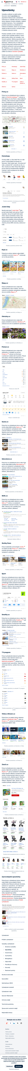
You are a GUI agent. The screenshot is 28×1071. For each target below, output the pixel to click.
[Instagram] (21, 1023)
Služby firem (15, 78)
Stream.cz (5, 721)
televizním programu (8, 661)
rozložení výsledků (17, 51)
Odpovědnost (8, 1044)
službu (22, 547)
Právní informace (9, 1048)
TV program (15, 81)
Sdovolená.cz (20, 464)
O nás (6, 1041)
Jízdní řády (22, 66)
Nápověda (7, 3)
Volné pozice (8, 1031)
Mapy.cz (14, 70)
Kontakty (7, 1046)
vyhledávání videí (12, 719)
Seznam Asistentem (7, 898)
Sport (21, 78)
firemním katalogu (12, 97)
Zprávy (13, 86)
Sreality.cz (4, 81)
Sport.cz (4, 584)
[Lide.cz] (6, 1023)
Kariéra (7, 1029)
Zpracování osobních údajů (12, 1050)
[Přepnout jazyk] (16, 1)
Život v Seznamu (9, 1036)
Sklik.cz (4, 78)
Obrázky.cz (23, 70)
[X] (17, 1023)
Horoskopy (14, 66)
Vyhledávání (14, 3)
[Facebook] (10, 1023)
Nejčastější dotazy (9, 1038)
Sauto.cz (14, 73)
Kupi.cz (3, 70)
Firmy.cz (4, 66)
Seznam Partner (6, 894)
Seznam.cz (23, 1)
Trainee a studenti (9, 1034)
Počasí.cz (4, 73)
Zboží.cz (4, 86)
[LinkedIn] (14, 1023)
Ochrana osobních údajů (11, 1052)
